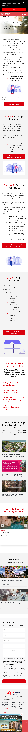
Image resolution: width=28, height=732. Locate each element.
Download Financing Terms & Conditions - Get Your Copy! (14, 245)
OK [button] (14, 9)
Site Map (21, 704)
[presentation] (2, 525)
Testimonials (14, 712)
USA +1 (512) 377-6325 (5, 705)
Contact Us (13, 704)
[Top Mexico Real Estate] (5, 14)
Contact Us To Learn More (14, 104)
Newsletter (22, 711)
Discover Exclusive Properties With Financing (14, 156)
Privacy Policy (6, 676)
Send (14, 681)
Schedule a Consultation (14, 707)
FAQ (20, 706)
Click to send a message (4, 714)
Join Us (21, 708)
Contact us (6, 709)
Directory (21, 702)
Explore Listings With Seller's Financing (14, 332)
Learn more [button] (5, 5)
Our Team (13, 709)
